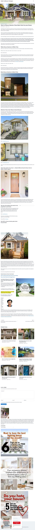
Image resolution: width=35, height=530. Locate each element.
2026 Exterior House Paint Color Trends (9, 340)
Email (14, 400)
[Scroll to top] (33, 529)
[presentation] (9, 334)
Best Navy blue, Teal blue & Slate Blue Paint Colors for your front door (8, 321)
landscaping (21, 61)
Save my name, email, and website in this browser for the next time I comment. (12, 402)
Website (25, 400)
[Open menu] (33, 1)
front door (16, 61)
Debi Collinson (4, 342)
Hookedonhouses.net (6, 141)
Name (2, 400)
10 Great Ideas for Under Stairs (29, 321)
